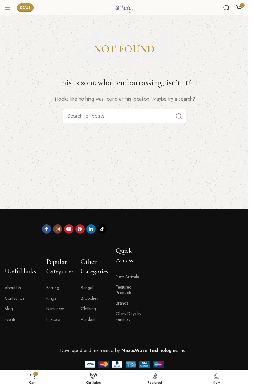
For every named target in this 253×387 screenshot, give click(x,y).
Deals (25, 7)
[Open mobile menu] (8, 8)
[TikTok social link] (102, 229)
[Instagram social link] (57, 229)
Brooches (89, 298)
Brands (122, 303)
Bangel (87, 288)
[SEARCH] (179, 116)
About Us (13, 288)
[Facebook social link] (46, 229)
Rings (51, 298)
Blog (9, 309)
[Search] (226, 8)
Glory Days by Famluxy (128, 316)
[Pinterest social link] (80, 229)
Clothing (88, 309)
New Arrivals (127, 276)
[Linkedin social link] (91, 229)
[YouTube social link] (68, 229)
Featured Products (123, 290)
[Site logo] (124, 7)
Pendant (88, 319)
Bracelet (53, 319)
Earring (52, 288)
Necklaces (55, 309)
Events (10, 319)
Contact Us (14, 298)
